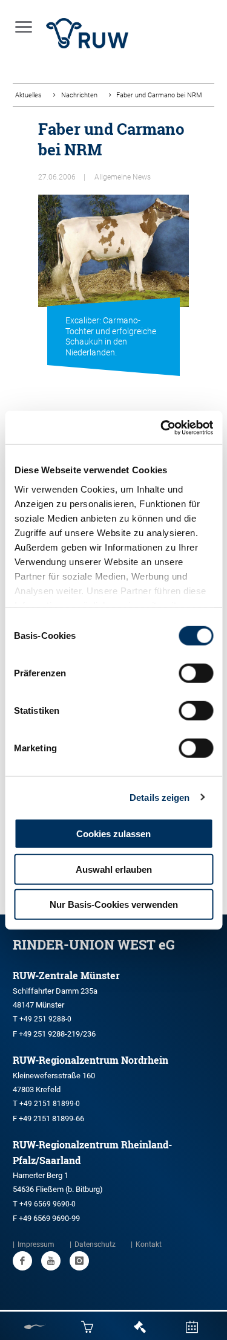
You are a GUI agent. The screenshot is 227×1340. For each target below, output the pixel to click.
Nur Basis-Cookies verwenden (114, 904)
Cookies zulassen (113, 834)
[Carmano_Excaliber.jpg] (113, 270)
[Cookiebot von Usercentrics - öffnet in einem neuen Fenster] (161, 427)
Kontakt (149, 1244)
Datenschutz (95, 1244)
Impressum (36, 1244)
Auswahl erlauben (114, 869)
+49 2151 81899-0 (49, 1103)
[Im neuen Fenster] (22, 1260)
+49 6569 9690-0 (47, 1204)
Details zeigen (159, 797)
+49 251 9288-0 (45, 1019)
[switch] (196, 673)
